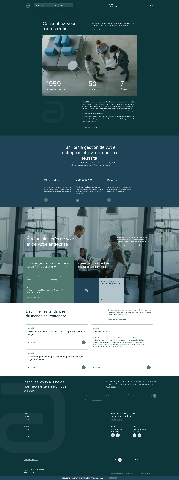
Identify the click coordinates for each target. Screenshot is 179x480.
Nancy (40, 280)
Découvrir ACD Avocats (89, 128)
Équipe (25, 423)
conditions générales (97, 400)
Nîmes (29, 280)
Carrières (26, 436)
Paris (39, 277)
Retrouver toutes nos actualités (117, 319)
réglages (101, 478)
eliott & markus (29, 472)
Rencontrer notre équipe (108, 300)
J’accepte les (94, 400)
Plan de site (113, 470)
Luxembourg (53, 280)
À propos (26, 416)
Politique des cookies (145, 473)
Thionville (63, 277)
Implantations (27, 433)
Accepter (113, 477)
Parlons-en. (116, 419)
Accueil (26, 413)
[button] (112, 451)
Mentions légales (129, 470)
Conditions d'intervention (117, 473)
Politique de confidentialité (146, 470)
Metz (50, 277)
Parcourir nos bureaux (33, 298)
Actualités (26, 429)
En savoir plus (96, 30)
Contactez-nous (29, 459)
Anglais (139, 462)
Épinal (28, 277)
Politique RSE (129, 473)
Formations (27, 426)
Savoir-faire (27, 419)
